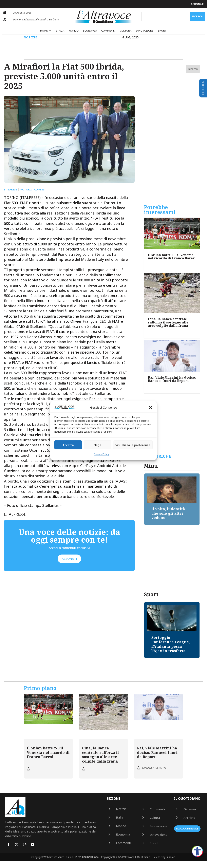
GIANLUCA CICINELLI (154, 768)
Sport (162, 30)
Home (44, 30)
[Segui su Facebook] (8, 844)
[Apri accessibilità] (197, 851)
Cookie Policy (101, 454)
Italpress (10, 189)
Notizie (30, 37)
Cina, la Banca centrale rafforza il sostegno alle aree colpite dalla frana (168, 322)
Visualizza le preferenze (132, 445)
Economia (90, 30)
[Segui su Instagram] (24, 844)
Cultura (125, 30)
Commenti (108, 30)
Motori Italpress (32, 189)
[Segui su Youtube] (33, 844)
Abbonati (197, 4)
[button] (151, 408)
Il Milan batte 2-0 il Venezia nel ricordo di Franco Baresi (171, 256)
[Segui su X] (16, 844)
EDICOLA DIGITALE (187, 828)
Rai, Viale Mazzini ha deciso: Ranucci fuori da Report (172, 379)
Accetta (68, 445)
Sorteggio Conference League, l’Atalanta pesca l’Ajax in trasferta (170, 644)
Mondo (74, 30)
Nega (97, 445)
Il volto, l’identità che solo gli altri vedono (144, 513)
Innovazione (144, 30)
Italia (60, 30)
